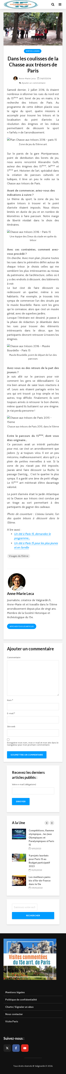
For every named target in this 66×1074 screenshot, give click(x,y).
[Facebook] (16, 1048)
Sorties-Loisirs (32, 51)
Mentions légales (15, 992)
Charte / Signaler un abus (19, 1006)
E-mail (11, 713)
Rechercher (33, 915)
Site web (11, 726)
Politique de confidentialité (21, 999)
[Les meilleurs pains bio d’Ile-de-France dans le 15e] (19, 880)
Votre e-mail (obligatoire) (24, 784)
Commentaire (13, 657)
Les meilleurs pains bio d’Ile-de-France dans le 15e (40, 880)
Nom (10, 700)
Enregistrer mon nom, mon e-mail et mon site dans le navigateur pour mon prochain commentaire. (32, 744)
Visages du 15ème (18, 556)
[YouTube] (25, 1048)
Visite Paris (11, 1021)
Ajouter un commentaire (33, 83)
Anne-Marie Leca (27, 78)
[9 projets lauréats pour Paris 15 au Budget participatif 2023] (19, 857)
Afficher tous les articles (22, 626)
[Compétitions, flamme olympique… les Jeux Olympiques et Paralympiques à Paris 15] (19, 833)
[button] (7, 11)
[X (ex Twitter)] (7, 1048)
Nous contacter (14, 1014)
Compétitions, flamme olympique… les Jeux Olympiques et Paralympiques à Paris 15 (41, 837)
